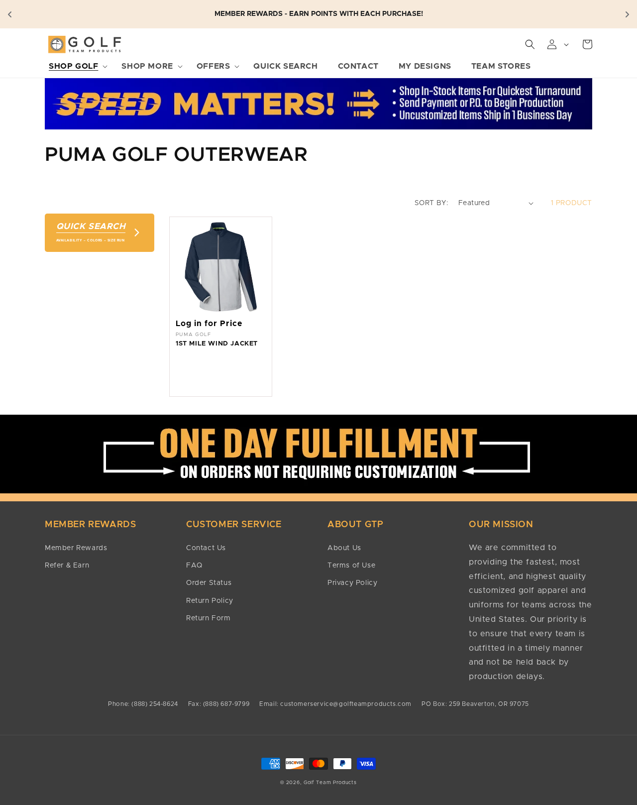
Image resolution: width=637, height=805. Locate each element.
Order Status (208, 582)
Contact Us (206, 548)
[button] (75, 66)
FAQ (194, 565)
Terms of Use (351, 565)
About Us (344, 548)
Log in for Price (209, 324)
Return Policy (209, 600)
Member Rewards (76, 548)
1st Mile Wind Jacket (217, 344)
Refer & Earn (67, 565)
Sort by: (431, 203)
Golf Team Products (330, 782)
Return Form (208, 618)
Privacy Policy (352, 582)
